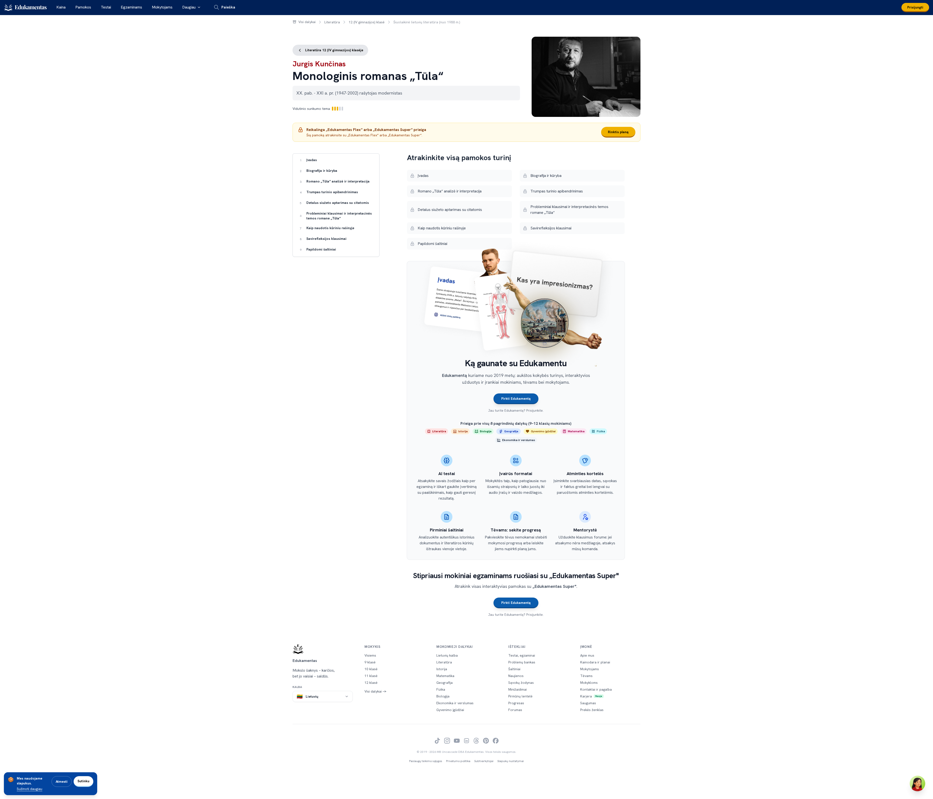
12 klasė (371, 682)
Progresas (516, 703)
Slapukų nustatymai (510, 761)
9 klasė (370, 662)
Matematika (445, 676)
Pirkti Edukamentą (516, 398)
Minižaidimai (517, 689)
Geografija (444, 682)
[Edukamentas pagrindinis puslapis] (323, 649)
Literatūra (332, 22)
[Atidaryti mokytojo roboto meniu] (917, 783)
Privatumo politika (458, 761)
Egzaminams (131, 7)
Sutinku (83, 781)
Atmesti (62, 781)
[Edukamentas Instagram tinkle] (447, 741)
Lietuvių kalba (447, 655)
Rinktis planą (618, 132)
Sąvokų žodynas (521, 682)
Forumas (515, 710)
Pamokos (83, 7)
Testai (106, 7)
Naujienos (516, 676)
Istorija (441, 669)
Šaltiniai (514, 669)
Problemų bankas (521, 662)
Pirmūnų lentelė (520, 696)
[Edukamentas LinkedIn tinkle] (466, 741)
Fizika (440, 689)
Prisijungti (915, 7)
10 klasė (371, 669)
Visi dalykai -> (375, 691)
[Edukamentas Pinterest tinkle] (486, 741)
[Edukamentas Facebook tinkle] (496, 741)
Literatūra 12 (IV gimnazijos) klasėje (333, 50)
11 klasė (371, 676)
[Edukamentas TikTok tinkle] (437, 741)
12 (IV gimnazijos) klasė (367, 22)
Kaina (61, 7)
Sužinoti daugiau (29, 789)
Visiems (370, 655)
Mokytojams (162, 7)
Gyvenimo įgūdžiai (450, 710)
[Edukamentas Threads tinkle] (476, 741)
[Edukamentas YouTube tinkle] (457, 741)
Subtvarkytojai (483, 761)
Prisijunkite (534, 410)
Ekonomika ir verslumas (455, 703)
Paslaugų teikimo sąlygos (425, 761)
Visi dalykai (307, 22)
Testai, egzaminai (521, 655)
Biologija (442, 696)
